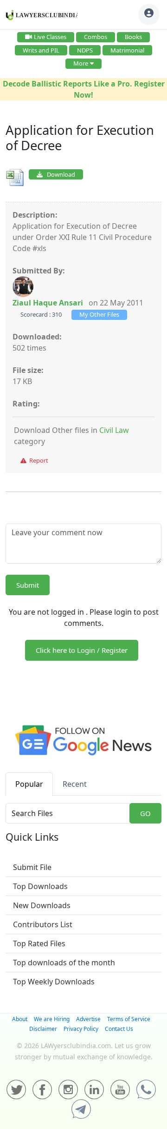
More (80, 63)
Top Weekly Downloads (54, 981)
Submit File (32, 867)
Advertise (88, 1019)
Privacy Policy (81, 1029)
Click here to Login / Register (82, 650)
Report (37, 460)
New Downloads (42, 905)
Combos (95, 37)
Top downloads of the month (64, 962)
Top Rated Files (39, 943)
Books (133, 37)
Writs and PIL (41, 50)
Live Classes (50, 37)
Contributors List (42, 924)
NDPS (85, 50)
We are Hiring (52, 1019)
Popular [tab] (29, 784)
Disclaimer (43, 1029)
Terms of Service (128, 1019)
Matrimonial (127, 50)
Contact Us (119, 1029)
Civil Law (114, 430)
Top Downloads (40, 886)
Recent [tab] (75, 784)
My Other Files (99, 314)
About (19, 1019)
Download (59, 174)
